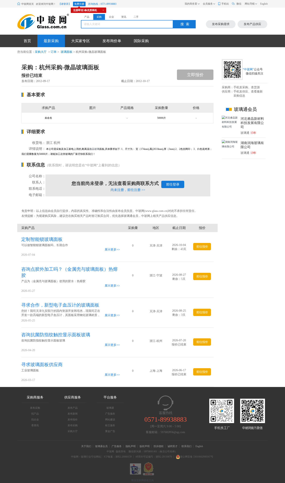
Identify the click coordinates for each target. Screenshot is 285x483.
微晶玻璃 (94, 149)
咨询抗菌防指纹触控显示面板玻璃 (55, 334)
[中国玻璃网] (38, 21)
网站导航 (250, 3)
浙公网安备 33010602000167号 (196, 456)
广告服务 (110, 413)
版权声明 (145, 446)
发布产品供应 (252, 24)
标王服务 (110, 425)
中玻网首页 (27, 4)
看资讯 (35, 425)
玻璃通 (110, 407)
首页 (27, 41)
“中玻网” (248, 69)
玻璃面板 (66, 51)
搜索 (185, 24)
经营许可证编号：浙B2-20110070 (154, 456)
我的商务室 (191, 3)
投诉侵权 (159, 446)
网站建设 (110, 419)
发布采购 (35, 407)
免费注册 (79, 4)
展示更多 (110, 249)
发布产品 (73, 407)
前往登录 (172, 184)
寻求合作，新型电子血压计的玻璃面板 (60, 305)
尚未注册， (128, 190)
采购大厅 (41, 51)
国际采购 (141, 41)
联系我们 (187, 446)
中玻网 (110, 451)
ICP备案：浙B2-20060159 (118, 456)
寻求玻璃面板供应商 (42, 364)
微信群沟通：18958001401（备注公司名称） (153, 451)
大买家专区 (80, 41)
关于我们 (86, 446)
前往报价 (202, 246)
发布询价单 (111, 41)
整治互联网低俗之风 (142, 480)
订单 (54, 51)
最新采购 (51, 41)
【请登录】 (64, 4)
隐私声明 (131, 446)
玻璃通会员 (101, 446)
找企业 (35, 419)
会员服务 (208, 3)
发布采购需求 (221, 24)
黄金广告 (110, 431)
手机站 (225, 3)
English (264, 3)
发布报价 (73, 419)
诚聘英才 (173, 446)
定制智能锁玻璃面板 (42, 239)
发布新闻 (73, 413)
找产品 (35, 413)
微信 (238, 3)
